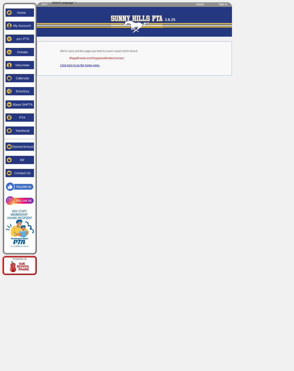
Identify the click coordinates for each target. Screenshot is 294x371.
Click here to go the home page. (80, 65)
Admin (200, 4)
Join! (44, 4)
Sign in (223, 4)
